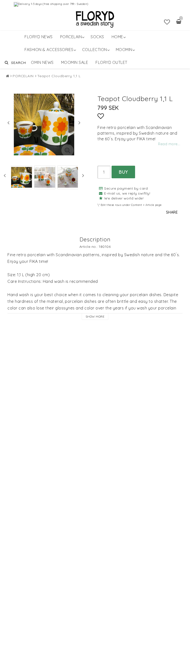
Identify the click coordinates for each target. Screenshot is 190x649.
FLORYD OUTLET (111, 62)
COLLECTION (94, 49)
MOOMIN (124, 49)
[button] (167, 22)
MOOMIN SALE (74, 62)
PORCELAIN (71, 36)
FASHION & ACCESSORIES (48, 49)
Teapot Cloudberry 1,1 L (59, 76)
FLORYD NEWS (38, 36)
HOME (117, 36)
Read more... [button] (169, 144)
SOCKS (97, 36)
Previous (8, 122)
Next (79, 122)
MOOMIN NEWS (39, 62)
